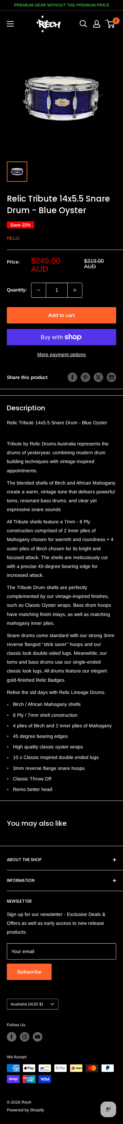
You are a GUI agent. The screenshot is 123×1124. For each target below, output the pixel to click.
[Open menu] (10, 24)
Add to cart (61, 315)
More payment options (61, 354)
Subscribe (29, 972)
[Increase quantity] (75, 290)
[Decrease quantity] (38, 290)
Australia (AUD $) (27, 1004)
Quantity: (17, 289)
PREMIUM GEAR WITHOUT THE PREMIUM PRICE (61, 5)
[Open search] (83, 24)
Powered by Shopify (25, 1110)
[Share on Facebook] (72, 377)
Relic (13, 238)
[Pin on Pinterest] (85, 377)
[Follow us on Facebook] (11, 1037)
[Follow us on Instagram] (24, 1037)
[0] (110, 24)
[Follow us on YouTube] (37, 1037)
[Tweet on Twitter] (98, 377)
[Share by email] (111, 377)
